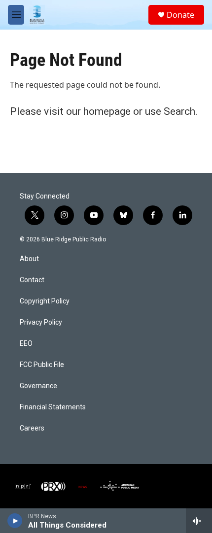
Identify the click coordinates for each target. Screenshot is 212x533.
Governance (38, 386)
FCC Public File (42, 364)
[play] (15, 521)
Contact (32, 280)
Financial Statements (53, 407)
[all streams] (199, 520)
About (29, 259)
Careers (32, 428)
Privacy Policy (41, 322)
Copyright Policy (45, 301)
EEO (26, 343)
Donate (180, 14)
